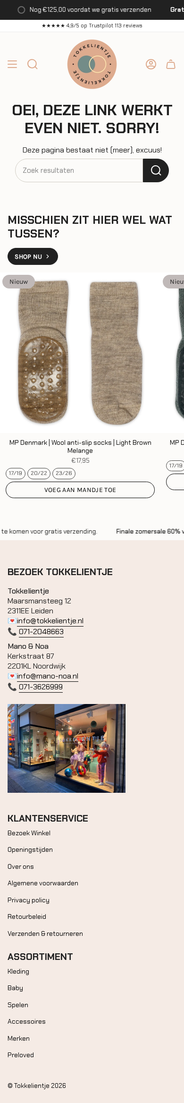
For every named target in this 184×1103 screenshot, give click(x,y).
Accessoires (27, 1021)
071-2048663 (41, 631)
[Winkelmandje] (171, 64)
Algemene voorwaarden (43, 883)
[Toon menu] (12, 64)
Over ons (21, 866)
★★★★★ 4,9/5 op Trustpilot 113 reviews (92, 25)
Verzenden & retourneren (45, 933)
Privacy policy (29, 900)
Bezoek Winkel (29, 833)
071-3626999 (41, 687)
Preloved (21, 1055)
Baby (15, 988)
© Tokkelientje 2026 (37, 1086)
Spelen (18, 1005)
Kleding (18, 971)
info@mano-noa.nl (47, 676)
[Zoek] (156, 170)
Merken (19, 1038)
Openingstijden (30, 849)
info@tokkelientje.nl (50, 621)
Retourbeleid (27, 916)
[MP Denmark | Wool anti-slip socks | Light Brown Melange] (80, 352)
